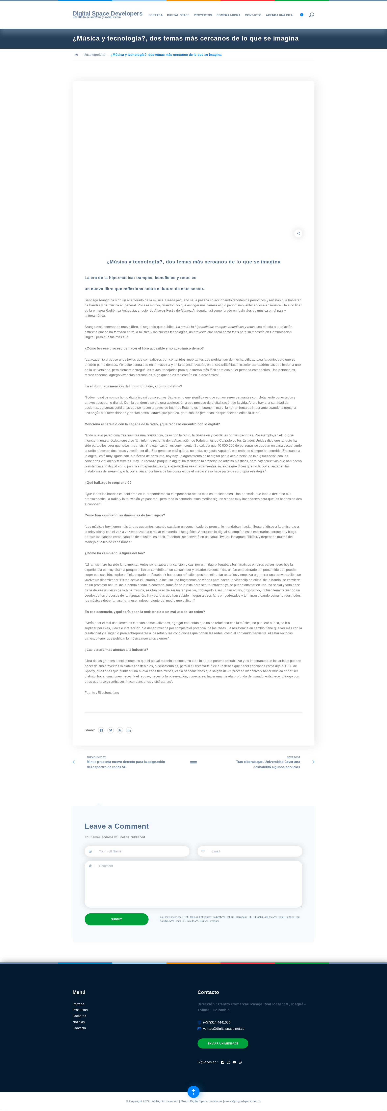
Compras (79, 1016)
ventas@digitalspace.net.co (223, 1028)
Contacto (253, 15)
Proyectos (203, 15)
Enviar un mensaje (223, 1043)
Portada (156, 15)
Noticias (79, 1022)
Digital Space (178, 15)
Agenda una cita (279, 15)
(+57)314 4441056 (217, 1022)
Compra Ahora (228, 15)
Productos (80, 1010)
